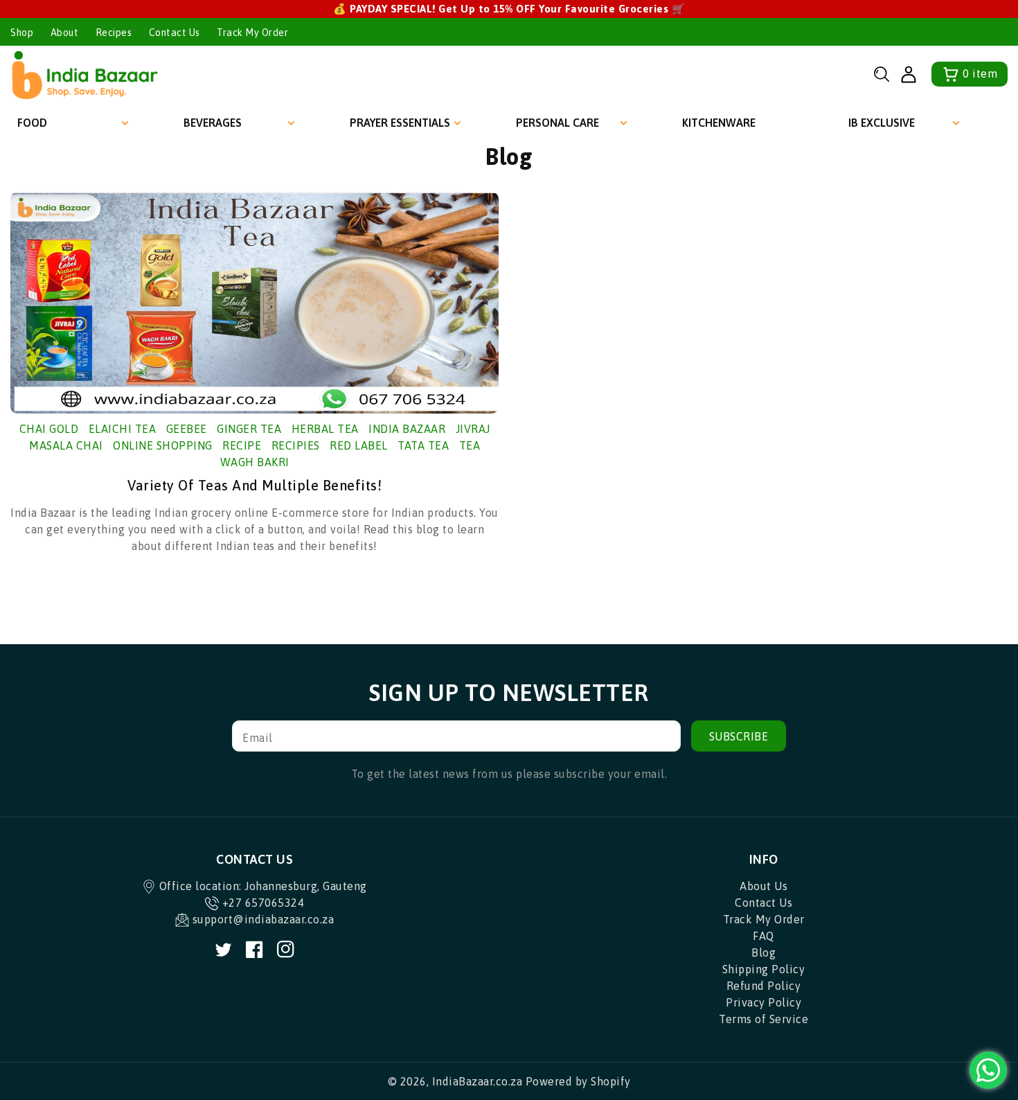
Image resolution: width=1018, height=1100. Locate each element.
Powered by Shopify (578, 1081)
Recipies (295, 445)
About (65, 32)
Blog (763, 952)
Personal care (557, 122)
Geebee (186, 429)
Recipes (114, 32)
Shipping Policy (763, 969)
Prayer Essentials (400, 122)
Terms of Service (763, 1019)
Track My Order (252, 32)
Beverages (213, 122)
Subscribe (739, 736)
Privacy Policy (763, 1002)
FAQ (763, 936)
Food (32, 122)
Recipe (241, 445)
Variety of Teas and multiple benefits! (254, 485)
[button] (881, 74)
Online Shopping (163, 445)
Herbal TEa (325, 429)
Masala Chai (66, 445)
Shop (21, 32)
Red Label (359, 445)
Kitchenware (719, 122)
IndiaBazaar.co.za (477, 1081)
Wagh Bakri (254, 462)
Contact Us (174, 32)
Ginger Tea (249, 429)
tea (470, 445)
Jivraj (473, 429)
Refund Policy (763, 985)
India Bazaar (406, 429)
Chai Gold (49, 429)
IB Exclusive (881, 122)
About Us (763, 886)
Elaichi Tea (123, 429)
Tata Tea (423, 445)
